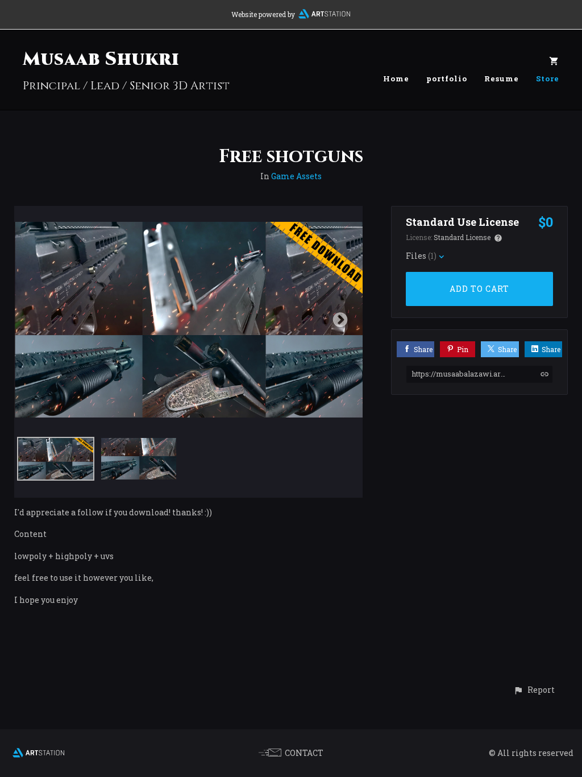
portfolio (446, 78)
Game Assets (296, 176)
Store (547, 78)
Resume (501, 78)
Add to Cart (479, 288)
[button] (534, 689)
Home (396, 78)
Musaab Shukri (101, 59)
